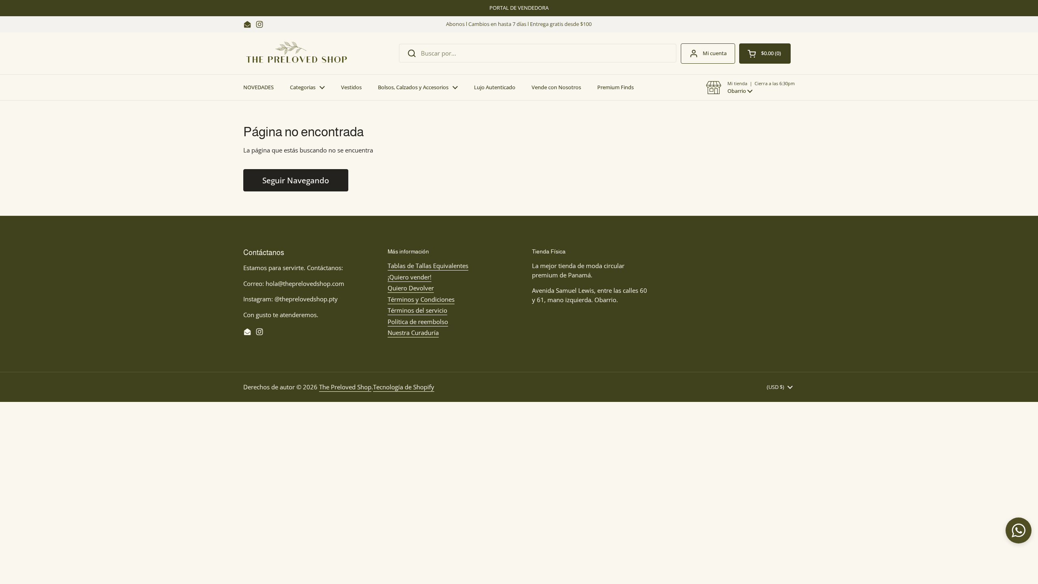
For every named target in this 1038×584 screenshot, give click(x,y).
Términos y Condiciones (421, 299)
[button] (750, 87)
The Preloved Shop (345, 387)
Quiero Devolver (411, 288)
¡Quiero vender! (409, 277)
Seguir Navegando (295, 180)
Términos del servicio (417, 310)
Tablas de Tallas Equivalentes (428, 266)
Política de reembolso (418, 322)
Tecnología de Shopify (403, 387)
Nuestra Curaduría (413, 332)
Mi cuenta (715, 53)
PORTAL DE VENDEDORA (519, 8)
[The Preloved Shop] (296, 53)
